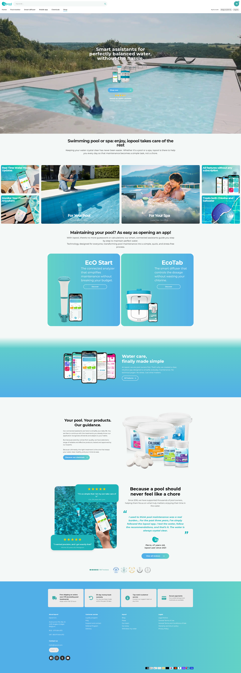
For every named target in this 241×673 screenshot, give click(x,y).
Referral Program (91, 626)
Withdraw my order (129, 629)
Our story (125, 626)
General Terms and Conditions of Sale (172, 623)
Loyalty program (91, 618)
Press (124, 620)
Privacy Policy (163, 629)
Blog (123, 618)
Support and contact (93, 623)
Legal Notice (163, 618)
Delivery (88, 629)
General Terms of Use (166, 620)
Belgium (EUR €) (226, 9)
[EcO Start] (84, 290)
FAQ (87, 620)
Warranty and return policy (168, 626)
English (236, 9)
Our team (125, 623)
